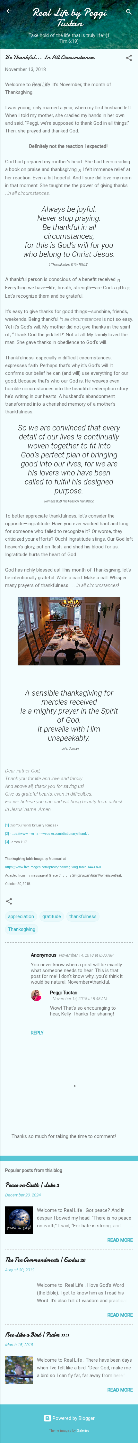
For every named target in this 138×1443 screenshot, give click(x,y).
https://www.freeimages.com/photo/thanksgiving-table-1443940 (53, 867)
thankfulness (83, 916)
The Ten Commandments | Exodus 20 (45, 1260)
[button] (129, 59)
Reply (37, 1032)
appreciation (21, 916)
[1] (7, 825)
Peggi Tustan (63, 993)
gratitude (51, 916)
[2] (7, 833)
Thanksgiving (21, 929)
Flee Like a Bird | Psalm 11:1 (37, 1335)
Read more (120, 1240)
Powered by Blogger (73, 1418)
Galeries (83, 1431)
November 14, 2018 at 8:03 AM (86, 955)
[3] (7, 842)
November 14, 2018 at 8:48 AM (80, 998)
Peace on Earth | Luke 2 (32, 1185)
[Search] (129, 13)
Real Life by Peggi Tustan (69, 17)
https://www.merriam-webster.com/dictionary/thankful (50, 833)
